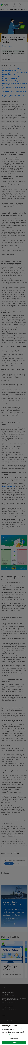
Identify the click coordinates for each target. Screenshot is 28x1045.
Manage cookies (14, 1038)
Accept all (14, 1042)
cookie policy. (9, 1034)
